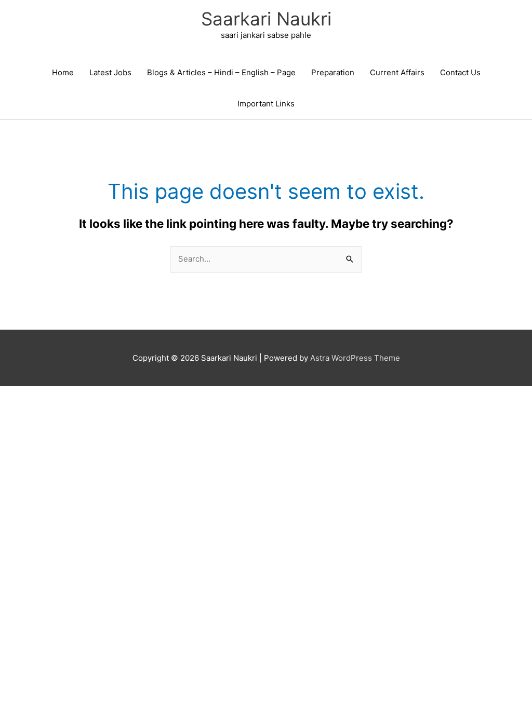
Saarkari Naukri (266, 19)
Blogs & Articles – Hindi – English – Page (221, 72)
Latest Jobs (110, 72)
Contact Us (460, 72)
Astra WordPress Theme (355, 358)
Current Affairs (397, 72)
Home (63, 72)
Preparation (332, 72)
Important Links (266, 103)
